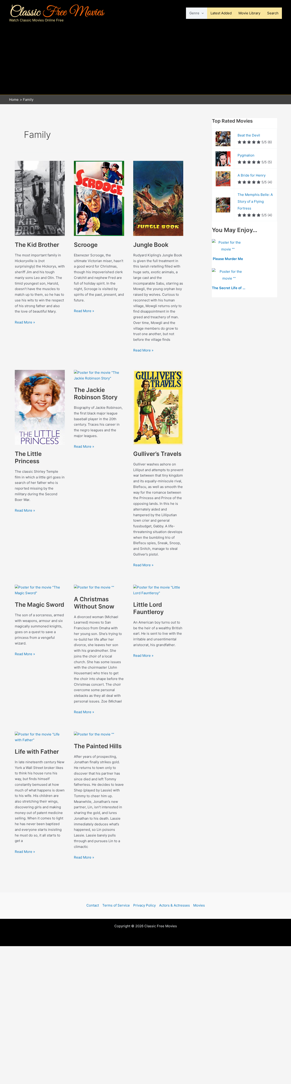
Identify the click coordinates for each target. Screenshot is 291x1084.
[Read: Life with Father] (40, 737)
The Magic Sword (39, 604)
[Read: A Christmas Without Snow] (94, 587)
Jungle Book (150, 244)
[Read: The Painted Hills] (94, 734)
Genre (194, 13)
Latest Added (221, 13)
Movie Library (249, 13)
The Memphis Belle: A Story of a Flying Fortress (255, 201)
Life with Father (37, 751)
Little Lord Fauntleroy (148, 608)
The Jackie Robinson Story (96, 393)
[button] (201, 13)
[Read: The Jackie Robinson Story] (99, 375)
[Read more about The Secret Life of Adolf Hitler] (229, 275)
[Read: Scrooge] (99, 198)
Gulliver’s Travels (157, 453)
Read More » (25, 322)
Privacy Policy (144, 905)
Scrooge (86, 244)
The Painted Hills (98, 746)
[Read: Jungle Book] (158, 198)
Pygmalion (246, 155)
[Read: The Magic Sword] (40, 590)
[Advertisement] (145, 60)
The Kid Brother (37, 244)
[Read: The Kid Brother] (40, 198)
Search (272, 13)
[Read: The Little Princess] (40, 407)
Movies (199, 905)
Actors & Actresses (174, 905)
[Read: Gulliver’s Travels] (158, 407)
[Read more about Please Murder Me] (228, 246)
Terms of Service (116, 905)
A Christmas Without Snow (94, 603)
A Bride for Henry (252, 175)
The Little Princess (28, 457)
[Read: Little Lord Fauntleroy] (158, 590)
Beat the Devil (249, 135)
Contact (92, 905)
